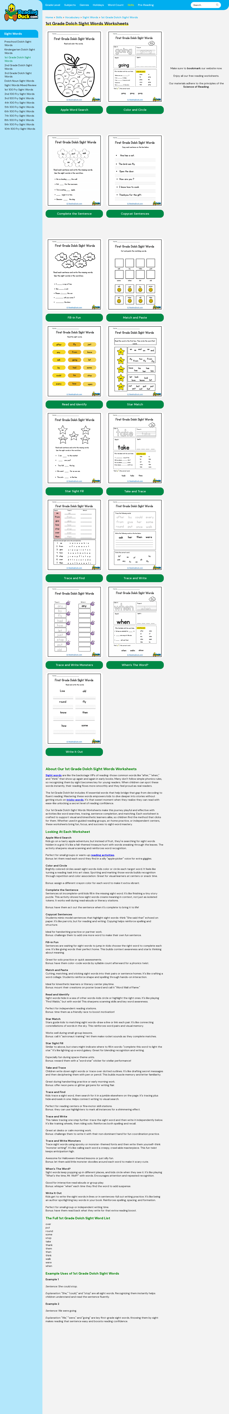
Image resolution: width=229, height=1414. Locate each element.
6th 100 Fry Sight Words (19, 111)
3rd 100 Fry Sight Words (19, 98)
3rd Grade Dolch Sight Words (18, 74)
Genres (84, 5)
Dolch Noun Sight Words (19, 81)
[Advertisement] (196, 39)
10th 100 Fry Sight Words (20, 129)
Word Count (116, 5)
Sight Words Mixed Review (20, 85)
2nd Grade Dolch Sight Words (18, 67)
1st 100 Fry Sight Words (19, 89)
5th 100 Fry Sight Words (19, 107)
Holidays (98, 5)
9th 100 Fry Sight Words (19, 124)
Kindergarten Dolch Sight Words (20, 51)
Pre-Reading (146, 5)
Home (49, 17)
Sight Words (90, 17)
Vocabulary (72, 17)
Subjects (70, 5)
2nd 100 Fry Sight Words (20, 94)
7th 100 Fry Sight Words (19, 115)
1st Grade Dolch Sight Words (18, 59)
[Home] (21, 12)
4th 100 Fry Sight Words (19, 102)
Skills (131, 5)
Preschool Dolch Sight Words (18, 43)
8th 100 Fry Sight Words (19, 120)
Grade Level (52, 5)
